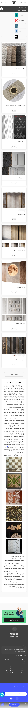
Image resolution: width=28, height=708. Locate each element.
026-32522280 (14, 633)
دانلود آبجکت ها (20, 7)
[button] (21, 3)
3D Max (21, 15)
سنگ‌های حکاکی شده (20, 69)
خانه (26, 7)
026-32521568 (14, 635)
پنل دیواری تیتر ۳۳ (20, 214)
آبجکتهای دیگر (24, 10)
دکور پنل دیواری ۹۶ (20, 360)
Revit (20, 31)
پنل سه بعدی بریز (21, 142)
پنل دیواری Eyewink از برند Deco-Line (15, 105)
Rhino (20, 37)
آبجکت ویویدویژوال (23, 9)
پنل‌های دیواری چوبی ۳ (19, 251)
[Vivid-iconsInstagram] (17, 698)
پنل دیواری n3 (21, 178)
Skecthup (21, 21)
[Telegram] (11, 698)
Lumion (21, 26)
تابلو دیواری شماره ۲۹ (20, 323)
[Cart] (2, 2)
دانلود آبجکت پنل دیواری (8, 446)
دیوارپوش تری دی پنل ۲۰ (19, 287)
